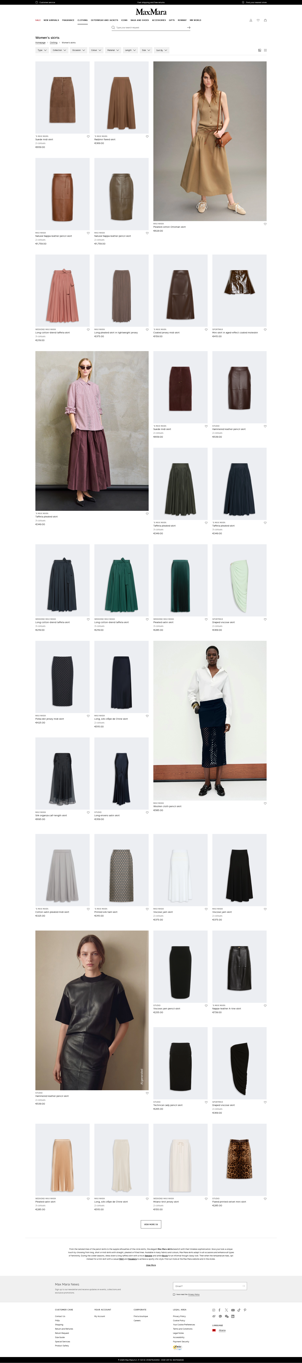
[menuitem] (38, 20)
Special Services (62, 1341)
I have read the (188, 1294)
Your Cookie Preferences (184, 1324)
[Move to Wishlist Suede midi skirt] (88, 136)
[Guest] (251, 20)
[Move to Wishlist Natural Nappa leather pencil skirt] (88, 233)
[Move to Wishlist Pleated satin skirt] (206, 619)
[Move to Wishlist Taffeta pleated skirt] (147, 513)
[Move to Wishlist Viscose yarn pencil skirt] (206, 1005)
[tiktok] (239, 1310)
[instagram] (213, 1310)
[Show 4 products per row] (265, 50)
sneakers (132, 1258)
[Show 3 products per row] (259, 50)
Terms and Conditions (182, 1329)
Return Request (62, 1333)
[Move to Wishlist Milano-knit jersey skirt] (206, 1198)
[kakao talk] (220, 1316)
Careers (137, 1320)
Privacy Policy (194, 1294)
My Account (99, 1316)
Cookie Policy (179, 1320)
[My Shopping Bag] (265, 20)
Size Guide (60, 1337)
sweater (148, 1255)
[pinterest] (245, 1310)
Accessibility (179, 1337)
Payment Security (181, 1341)
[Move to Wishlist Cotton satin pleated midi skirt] (88, 909)
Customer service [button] (60, 3)
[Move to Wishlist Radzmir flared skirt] (147, 136)
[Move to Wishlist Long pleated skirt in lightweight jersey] (147, 329)
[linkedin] (232, 1316)
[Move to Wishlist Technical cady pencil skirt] (206, 1102)
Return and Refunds (64, 1329)
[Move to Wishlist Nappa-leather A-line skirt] (265, 1005)
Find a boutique (141, 1316)
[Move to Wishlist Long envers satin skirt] (147, 812)
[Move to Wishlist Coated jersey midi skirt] (206, 329)
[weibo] (213, 1316)
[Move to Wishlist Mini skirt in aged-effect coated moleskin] (265, 329)
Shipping (59, 1324)
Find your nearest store (256, 2)
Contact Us (60, 1316)
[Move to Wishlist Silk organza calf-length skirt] (88, 812)
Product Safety (62, 1345)
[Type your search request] (188, 27)
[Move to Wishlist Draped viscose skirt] (265, 619)
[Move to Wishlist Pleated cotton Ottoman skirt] (265, 224)
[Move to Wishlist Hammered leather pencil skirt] (265, 426)
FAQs (57, 1320)
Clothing (53, 42)
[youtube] (232, 1310)
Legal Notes (178, 1333)
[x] (226, 1310)
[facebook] (220, 1310)
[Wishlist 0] (258, 20)
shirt (121, 1258)
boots (165, 1255)
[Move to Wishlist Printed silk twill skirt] (147, 909)
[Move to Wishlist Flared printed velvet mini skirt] (265, 1198)
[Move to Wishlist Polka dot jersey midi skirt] (88, 716)
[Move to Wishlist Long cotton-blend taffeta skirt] (88, 329)
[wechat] (226, 1316)
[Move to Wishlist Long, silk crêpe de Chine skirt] (147, 716)
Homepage (40, 42)
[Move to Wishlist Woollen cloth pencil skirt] (265, 803)
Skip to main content (11, 1)
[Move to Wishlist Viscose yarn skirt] (206, 909)
